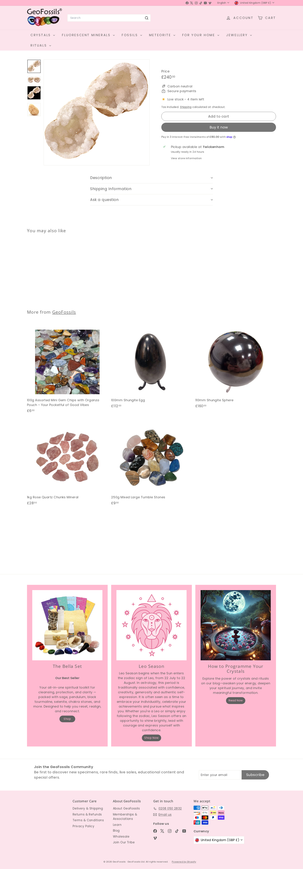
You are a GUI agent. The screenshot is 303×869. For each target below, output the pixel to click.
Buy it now (219, 127)
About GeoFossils (126, 808)
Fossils (130, 35)
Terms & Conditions (88, 820)
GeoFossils (64, 312)
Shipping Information (111, 188)
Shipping (186, 107)
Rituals (39, 45)
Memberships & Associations (125, 816)
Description (101, 177)
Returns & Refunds (87, 814)
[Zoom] (96, 112)
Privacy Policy (83, 826)
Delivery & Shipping (88, 808)
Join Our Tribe (124, 842)
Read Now (235, 700)
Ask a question (104, 199)
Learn (117, 825)
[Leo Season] (151, 625)
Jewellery (237, 35)
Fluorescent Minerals (87, 35)
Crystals (41, 35)
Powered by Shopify (184, 861)
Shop (67, 719)
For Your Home (199, 35)
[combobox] (109, 18)
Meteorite (161, 35)
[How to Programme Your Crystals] (236, 625)
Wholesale (121, 836)
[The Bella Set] (67, 625)
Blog (116, 830)
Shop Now (151, 738)
